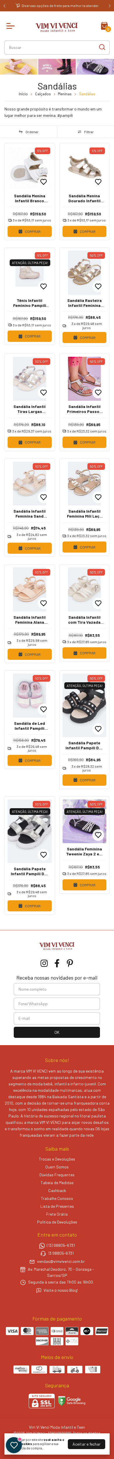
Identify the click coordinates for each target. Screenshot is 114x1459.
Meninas (65, 94)
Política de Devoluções (57, 1221)
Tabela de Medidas (57, 1182)
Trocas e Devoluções (57, 1158)
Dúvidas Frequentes (57, 1174)
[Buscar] (102, 47)
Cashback (57, 1190)
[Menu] (11, 26)
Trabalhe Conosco (57, 1198)
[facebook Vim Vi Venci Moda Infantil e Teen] (57, 963)
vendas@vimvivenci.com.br (61, 1261)
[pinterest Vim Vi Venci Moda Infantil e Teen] (69, 963)
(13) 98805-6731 (61, 1245)
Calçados (43, 94)
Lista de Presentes (57, 1206)
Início (23, 94)
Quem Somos (57, 1166)
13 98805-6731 (61, 1253)
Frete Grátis (57, 1214)
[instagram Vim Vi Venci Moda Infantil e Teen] (44, 963)
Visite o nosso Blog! (61, 1290)
